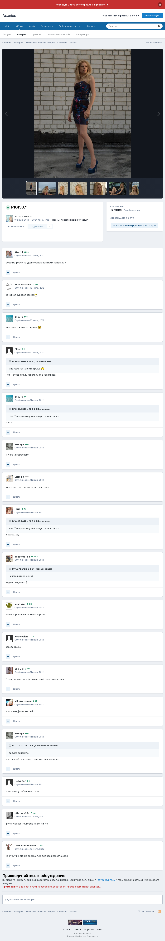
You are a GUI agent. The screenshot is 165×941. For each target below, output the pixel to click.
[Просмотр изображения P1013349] (47, 188)
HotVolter (20, 781)
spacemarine (22, 556)
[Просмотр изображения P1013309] (118, 188)
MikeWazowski (23, 701)
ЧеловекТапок (23, 284)
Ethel (17, 349)
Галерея (21, 34)
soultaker (20, 604)
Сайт (7, 26)
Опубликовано (29, 255)
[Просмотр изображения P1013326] (78, 188)
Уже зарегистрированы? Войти (120, 15)
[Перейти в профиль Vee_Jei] (9, 670)
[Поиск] (159, 26)
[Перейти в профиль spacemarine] (9, 558)
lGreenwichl (21, 636)
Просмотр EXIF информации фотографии (134, 225)
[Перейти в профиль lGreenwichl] (9, 638)
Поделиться (17, 226)
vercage (19, 444)
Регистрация (152, 15)
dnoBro (19, 316)
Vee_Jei (19, 668)
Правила (36, 34)
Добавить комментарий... (22, 899)
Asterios (9, 15)
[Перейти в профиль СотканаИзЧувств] (9, 847)
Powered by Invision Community (82, 936)
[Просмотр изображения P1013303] (134, 188)
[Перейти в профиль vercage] (9, 446)
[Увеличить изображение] (36, 294)
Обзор (19, 26)
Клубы (32, 26)
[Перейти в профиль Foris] (9, 510)
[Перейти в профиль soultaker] (9, 606)
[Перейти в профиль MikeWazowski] (9, 702)
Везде (148, 26)
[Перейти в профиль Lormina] (9, 478)
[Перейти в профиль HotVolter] (9, 782)
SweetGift (27, 216)
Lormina (19, 476)
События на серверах (70, 26)
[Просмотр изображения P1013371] (31, 188)
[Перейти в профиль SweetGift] (9, 218)
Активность (47, 26)
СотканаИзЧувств (26, 845)
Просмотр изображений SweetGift (70, 219)
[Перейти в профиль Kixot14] (9, 254)
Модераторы (82, 34)
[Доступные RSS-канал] (159, 911)
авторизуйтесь (106, 879)
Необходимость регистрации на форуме (80, 4)
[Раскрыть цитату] (10, 361)
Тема (76, 929)
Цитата (16, 272)
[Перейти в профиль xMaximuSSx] (9, 815)
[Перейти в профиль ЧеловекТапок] (9, 286)
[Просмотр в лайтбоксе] (82, 113)
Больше (91, 26)
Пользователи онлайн (58, 34)
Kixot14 (19, 252)
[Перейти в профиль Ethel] (9, 350)
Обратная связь (93, 929)
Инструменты (148, 172)
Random (116, 209)
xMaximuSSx (22, 813)
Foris (17, 509)
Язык (66, 929)
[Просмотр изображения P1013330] (63, 188)
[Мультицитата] (8, 272)
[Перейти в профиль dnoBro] (9, 318)
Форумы (7, 34)
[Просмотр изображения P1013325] (98, 188)
